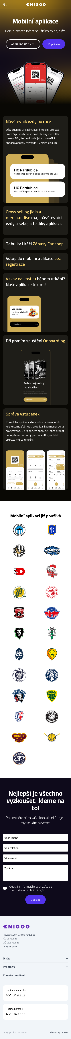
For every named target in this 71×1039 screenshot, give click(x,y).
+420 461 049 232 (23, 44)
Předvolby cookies (59, 1032)
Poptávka (54, 44)
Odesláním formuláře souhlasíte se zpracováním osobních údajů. (30, 888)
